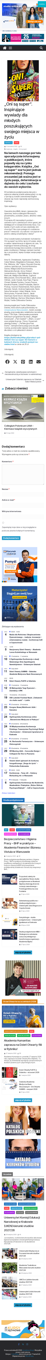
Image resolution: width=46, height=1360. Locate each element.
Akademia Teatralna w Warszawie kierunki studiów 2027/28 (30, 1267)
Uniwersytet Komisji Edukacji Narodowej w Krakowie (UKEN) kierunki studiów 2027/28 (22, 1224)
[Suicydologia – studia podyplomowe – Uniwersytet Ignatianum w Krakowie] (9, 921)
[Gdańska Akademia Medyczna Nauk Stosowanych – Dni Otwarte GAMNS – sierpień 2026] (9, 1086)
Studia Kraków (9, 1212)
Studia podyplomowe (23, 830)
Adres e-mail (8, 500)
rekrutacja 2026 (10, 1035)
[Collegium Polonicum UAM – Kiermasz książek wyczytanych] (23, 395)
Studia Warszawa (24, 834)
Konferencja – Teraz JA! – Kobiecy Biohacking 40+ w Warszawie (23, 774)
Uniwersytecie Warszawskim (16, 310)
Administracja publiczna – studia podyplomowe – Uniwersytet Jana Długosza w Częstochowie (30, 904)
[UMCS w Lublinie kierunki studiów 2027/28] (9, 1282)
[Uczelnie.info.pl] (5, 48)
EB (19, 856)
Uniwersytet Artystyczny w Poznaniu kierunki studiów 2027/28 (29, 1253)
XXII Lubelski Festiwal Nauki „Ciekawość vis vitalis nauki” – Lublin (25, 699)
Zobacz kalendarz (8, 793)
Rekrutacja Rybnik (23, 1035)
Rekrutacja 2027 (16, 1208)
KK (21, 146)
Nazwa (6, 489)
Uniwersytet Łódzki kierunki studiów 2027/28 (29, 1293)
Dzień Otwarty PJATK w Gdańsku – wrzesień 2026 (29, 1071)
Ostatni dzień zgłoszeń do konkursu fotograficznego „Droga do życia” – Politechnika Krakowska (24, 763)
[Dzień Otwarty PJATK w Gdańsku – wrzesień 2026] (9, 1072)
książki (15, 149)
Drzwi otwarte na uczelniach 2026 (16, 1031)
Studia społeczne (10, 834)
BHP (6, 830)
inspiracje (9, 149)
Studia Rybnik (37, 1035)
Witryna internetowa (11, 511)
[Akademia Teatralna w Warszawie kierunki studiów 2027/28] (9, 1269)
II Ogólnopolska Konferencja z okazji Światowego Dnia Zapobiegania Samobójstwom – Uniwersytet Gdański (24, 662)
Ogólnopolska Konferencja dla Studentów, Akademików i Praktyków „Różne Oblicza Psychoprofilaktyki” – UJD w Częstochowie (26, 785)
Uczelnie (20, 1212)
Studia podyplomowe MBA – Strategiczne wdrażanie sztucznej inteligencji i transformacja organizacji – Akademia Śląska (30, 937)
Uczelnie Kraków (31, 1212)
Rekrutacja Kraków (31, 1208)
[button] (7, 361)
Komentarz (8, 461)
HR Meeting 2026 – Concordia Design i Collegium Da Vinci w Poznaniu (24, 752)
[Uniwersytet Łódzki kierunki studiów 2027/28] (9, 1294)
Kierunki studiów (10, 1204)
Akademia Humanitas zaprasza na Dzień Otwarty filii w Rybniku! (23, 1045)
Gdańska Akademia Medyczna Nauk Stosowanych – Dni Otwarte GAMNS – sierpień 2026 (29, 1085)
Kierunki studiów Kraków (27, 1204)
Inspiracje (8, 142)
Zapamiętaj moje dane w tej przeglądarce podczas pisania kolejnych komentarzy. (19, 529)
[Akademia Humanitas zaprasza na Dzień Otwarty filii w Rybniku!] (23, 1017)
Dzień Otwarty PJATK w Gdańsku (22, 681)
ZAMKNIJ (42, 4)
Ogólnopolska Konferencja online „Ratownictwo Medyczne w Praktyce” (24, 718)
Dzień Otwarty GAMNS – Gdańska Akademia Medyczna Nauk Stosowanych (25, 672)
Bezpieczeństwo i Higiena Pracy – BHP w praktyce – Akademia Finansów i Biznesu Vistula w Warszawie (22, 845)
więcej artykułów (23, 952)
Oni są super (23, 149)
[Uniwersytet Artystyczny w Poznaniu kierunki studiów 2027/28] (9, 1254)
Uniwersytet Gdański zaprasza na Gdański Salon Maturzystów (23, 380)
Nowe (16, 142)
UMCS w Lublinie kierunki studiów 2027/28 (28, 1281)
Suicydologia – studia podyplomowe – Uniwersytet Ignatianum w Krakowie (30, 919)
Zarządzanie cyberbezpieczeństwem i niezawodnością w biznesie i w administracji (23, 373)
